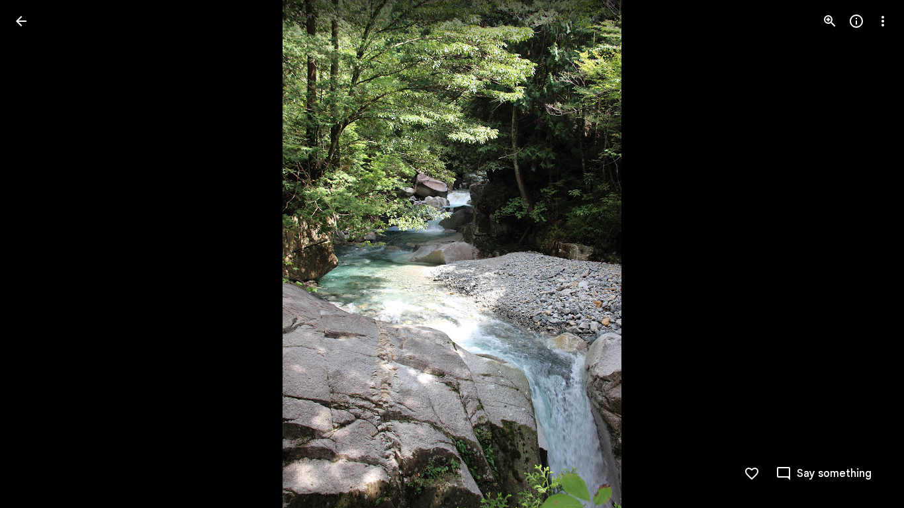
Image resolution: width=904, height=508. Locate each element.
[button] (37, 254)
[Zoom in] (830, 21)
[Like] (752, 474)
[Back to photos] (21, 21)
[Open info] (856, 21)
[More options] (883, 21)
